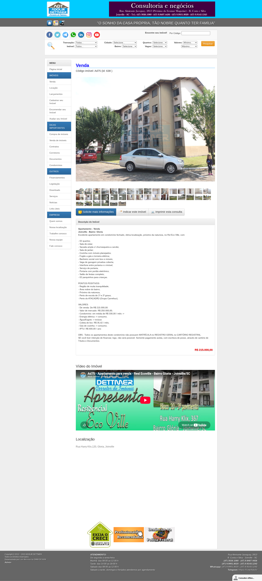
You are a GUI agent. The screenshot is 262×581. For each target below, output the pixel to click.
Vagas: (148, 46)
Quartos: (147, 42)
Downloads (54, 190)
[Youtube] (97, 34)
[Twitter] (57, 34)
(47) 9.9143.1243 (249, 567)
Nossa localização (58, 227)
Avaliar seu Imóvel (58, 119)
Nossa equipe (56, 239)
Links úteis (54, 208)
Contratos (54, 146)
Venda (52, 81)
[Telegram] (65, 34)
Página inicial (55, 69)
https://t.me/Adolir (248, 570)
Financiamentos (57, 177)
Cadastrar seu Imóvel (56, 101)
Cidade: (108, 42)
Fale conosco (55, 246)
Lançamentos (55, 94)
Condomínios (55, 165)
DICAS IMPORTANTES (57, 126)
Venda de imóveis (57, 140)
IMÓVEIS (53, 75)
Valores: (178, 42)
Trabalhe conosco (58, 233)
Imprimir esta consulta (168, 211)
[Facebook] (50, 34)
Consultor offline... (246, 578)
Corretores (54, 153)
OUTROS (54, 171)
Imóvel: (70, 46)
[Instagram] (89, 34)
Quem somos (55, 221)
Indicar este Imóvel (134, 211)
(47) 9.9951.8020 (230, 567)
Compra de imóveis (58, 134)
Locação (53, 88)
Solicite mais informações (98, 211)
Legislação (54, 184)
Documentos (55, 159)
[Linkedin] (81, 34)
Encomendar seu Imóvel (57, 111)
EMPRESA (54, 215)
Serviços (53, 196)
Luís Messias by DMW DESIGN (33, 559)
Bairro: (118, 46)
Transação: (69, 42)
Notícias (53, 202)
